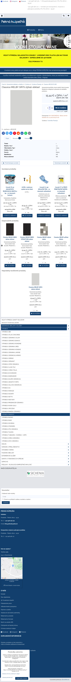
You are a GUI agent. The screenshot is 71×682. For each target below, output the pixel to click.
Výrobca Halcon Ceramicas (11, 385)
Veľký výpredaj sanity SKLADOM (13, 320)
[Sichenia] (35, 476)
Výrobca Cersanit (8, 361)
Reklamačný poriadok (7, 616)
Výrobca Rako (7, 420)
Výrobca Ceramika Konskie (11, 349)
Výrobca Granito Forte (10, 382)
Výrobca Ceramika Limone (11, 352)
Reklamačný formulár (7, 619)
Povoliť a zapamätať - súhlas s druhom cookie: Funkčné (12, 580)
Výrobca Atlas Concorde (11, 335)
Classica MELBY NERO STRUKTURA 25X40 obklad (27, 239)
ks (45, 262)
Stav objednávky (5, 597)
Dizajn (4, 444)
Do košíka (61, 108)
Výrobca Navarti (8, 394)
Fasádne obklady (8, 453)
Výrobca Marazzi (8, 391)
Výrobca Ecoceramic (9, 373)
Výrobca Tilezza (7, 432)
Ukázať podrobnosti (7, 677)
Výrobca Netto (7, 397)
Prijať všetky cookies (21, 678)
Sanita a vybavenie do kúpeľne (12, 458)
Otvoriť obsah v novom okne (12, 585)
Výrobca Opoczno (8, 408)
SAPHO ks (5, 461)
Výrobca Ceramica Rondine (11, 343)
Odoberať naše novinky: (8, 493)
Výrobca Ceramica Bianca (11, 340)
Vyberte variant (10, 215)
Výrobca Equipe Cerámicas (11, 379)
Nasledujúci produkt (60, 163)
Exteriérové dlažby (9, 456)
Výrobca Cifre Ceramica (10, 364)
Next (69, 196)
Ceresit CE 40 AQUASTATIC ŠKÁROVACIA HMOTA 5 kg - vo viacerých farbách (10, 191)
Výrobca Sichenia (8, 423)
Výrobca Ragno (7, 417)
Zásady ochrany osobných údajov (11, 673)
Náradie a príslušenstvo (10, 447)
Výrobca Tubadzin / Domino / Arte (14, 435)
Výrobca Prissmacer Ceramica (12, 402)
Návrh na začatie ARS (7, 622)
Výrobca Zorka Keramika (11, 438)
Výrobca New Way (8, 399)
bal (28, 212)
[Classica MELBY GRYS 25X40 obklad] (21, 107)
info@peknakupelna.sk (11, 524)
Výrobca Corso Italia (9, 370)
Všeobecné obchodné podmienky (10, 612)
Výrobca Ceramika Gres (10, 346)
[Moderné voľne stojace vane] (35, 48)
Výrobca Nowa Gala (9, 405)
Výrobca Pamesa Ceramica (11, 411)
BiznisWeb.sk (65, 679)
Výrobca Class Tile (8, 367)
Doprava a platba (6, 609)
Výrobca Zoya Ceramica (10, 441)
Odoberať (5, 502)
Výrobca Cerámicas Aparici (11, 355)
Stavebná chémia (8, 450)
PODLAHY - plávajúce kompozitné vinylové (17, 464)
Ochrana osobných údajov (8, 628)
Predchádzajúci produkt (11, 163)
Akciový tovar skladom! (10, 323)
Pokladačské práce (6, 603)
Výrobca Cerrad (8, 358)
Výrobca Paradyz (8, 414)
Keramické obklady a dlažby (12, 326)
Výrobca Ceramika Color (11, 337)
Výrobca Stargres (8, 426)
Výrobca (5, 329)
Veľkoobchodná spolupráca (8, 606)
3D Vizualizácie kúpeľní (7, 600)
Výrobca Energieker (9, 376)
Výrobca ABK (6, 332)
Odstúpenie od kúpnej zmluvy (9, 625)
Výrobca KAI (6, 388)
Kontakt (3, 594)
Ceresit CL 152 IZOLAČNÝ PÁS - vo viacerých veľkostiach (44, 189)
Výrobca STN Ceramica (10, 429)
